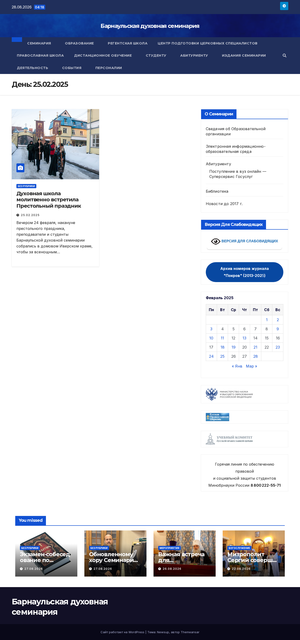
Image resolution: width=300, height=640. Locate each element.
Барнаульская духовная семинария (150, 25)
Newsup (163, 632)
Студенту (157, 55)
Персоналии (108, 68)
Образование (80, 43)
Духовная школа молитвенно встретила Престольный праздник (49, 199)
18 (223, 347)
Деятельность (33, 68)
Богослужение (239, 548)
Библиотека (217, 191)
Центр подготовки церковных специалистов (208, 43)
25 (222, 356)
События (72, 68)
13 (244, 338)
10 (211, 338)
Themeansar (190, 632)
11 (222, 338)
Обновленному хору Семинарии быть (113, 560)
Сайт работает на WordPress (123, 632)
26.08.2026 (172, 568)
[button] (284, 55)
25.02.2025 (30, 215)
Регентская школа (127, 43)
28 (255, 356)
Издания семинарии (244, 55)
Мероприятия (169, 548)
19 (234, 347)
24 (211, 356)
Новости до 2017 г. (224, 203)
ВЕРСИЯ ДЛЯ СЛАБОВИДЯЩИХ (249, 241)
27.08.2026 (33, 568)
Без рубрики (26, 186)
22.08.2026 (241, 568)
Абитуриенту (194, 55)
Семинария (39, 43)
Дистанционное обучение (103, 55)
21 (255, 347)
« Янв (237, 366)
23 (278, 347)
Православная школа (40, 55)
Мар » (251, 366)
